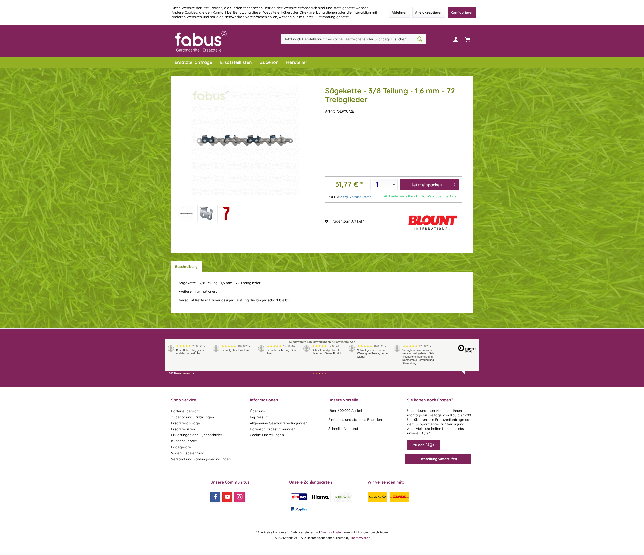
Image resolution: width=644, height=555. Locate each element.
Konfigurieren (462, 12)
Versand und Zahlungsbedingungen (201, 459)
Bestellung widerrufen (438, 459)
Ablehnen (399, 12)
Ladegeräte (181, 447)
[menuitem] (467, 39)
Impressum (259, 417)
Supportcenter (427, 424)
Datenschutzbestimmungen (272, 429)
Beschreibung (186, 266)
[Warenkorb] (467, 39)
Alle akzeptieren (428, 12)
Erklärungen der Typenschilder (196, 435)
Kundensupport (184, 441)
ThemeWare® (360, 538)
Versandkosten (332, 532)
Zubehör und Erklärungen (192, 417)
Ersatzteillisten (183, 429)
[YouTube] (227, 497)
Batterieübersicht (185, 411)
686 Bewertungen (179, 373)
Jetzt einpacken (426, 184)
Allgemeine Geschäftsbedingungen (278, 423)
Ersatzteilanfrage (185, 423)
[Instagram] (239, 497)
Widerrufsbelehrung (187, 453)
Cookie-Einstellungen (267, 435)
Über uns (257, 411)
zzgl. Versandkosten (357, 197)
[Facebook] (215, 497)
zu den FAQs (423, 444)
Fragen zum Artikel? (346, 221)
